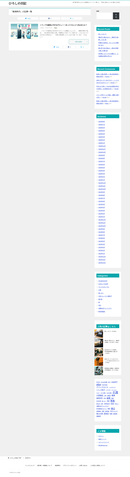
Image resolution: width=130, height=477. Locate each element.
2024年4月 (101, 207)
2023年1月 (101, 253)
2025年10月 (102, 152)
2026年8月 (101, 121)
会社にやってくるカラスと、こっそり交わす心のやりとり (111, 360)
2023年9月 (101, 229)
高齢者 (98, 416)
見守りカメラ (114, 411)
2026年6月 (101, 127)
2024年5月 (101, 204)
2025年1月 (101, 180)
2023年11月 (101, 223)
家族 (112, 401)
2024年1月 (101, 216)
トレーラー (114, 389)
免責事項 (57, 465)
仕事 (105, 395)
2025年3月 (101, 173)
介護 (99, 290)
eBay (98, 384)
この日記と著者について (97, 465)
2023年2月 (101, 250)
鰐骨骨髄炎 (101, 311)
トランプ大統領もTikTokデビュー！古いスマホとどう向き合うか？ (63, 25)
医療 (112, 398)
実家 (108, 401)
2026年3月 (101, 137)
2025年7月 (101, 161)
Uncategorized (102, 281)
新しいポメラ (102, 34)
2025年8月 (101, 158)
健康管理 (99, 398)
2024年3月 (101, 210)
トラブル (108, 389)
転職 (111, 413)
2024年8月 (101, 195)
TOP (15, 458)
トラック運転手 (100, 390)
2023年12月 (102, 219)
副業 (108, 398)
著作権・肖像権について (44, 465)
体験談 (109, 395)
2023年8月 (101, 232)
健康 (113, 395)
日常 (102, 403)
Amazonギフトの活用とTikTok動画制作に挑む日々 (111, 351)
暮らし (117, 403)
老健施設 (98, 411)
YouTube (104, 384)
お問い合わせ (83, 465)
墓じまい (101, 293)
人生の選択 (109, 392)
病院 (109, 408)
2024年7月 (101, 198)
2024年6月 (101, 201)
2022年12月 (102, 256)
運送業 (115, 413)
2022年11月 (101, 259)
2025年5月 (101, 167)
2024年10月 (102, 189)
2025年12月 (102, 146)
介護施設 (99, 395)
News (106, 103)
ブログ (98, 392)
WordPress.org (102, 445)
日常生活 (107, 403)
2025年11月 (101, 149)
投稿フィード (102, 439)
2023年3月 (101, 247)
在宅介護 (98, 401)
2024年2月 (101, 213)
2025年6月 (101, 164)
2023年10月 (102, 226)
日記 (55, 28)
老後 (103, 411)
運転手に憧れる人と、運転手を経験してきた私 (111, 341)
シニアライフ (112, 387)
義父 (113, 408)
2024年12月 (102, 183)
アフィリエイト (102, 387)
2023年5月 (101, 241)
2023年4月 (101, 244)
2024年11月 (101, 186)
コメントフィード (103, 442)
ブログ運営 (103, 392)
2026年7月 (101, 124)
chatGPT (114, 382)
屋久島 (100, 299)
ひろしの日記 (17, 3)
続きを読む (78, 41)
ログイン (101, 436)
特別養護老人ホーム (101, 408)
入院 (104, 398)
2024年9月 (101, 192)
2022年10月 (102, 262)
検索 (97, 11)
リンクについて (30, 465)
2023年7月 (101, 235)
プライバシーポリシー (69, 465)
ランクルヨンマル (103, 287)
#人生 (98, 382)
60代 (109, 382)
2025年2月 (101, 176)
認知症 (106, 414)
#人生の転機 (104, 382)
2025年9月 (101, 155)
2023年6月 (101, 238)
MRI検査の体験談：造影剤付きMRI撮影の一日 (111, 369)
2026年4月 (101, 134)
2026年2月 (101, 140)
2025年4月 (101, 170)
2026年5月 (101, 130)
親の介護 (99, 414)
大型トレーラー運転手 (105, 296)
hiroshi (107, 76)
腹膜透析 (107, 411)
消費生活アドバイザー (105, 308)
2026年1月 (101, 143)
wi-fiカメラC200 (103, 284)
